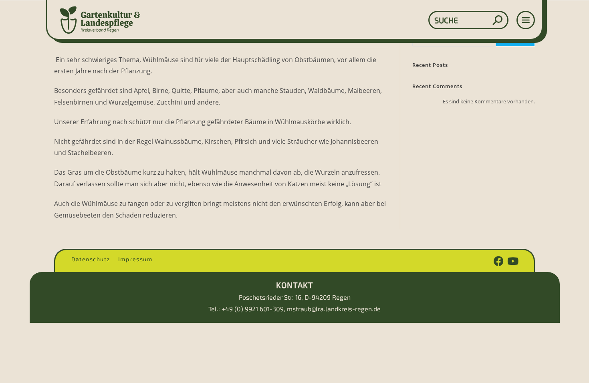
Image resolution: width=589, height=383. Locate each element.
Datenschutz (90, 259)
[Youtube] (513, 261)
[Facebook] (499, 261)
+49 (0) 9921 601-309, (253, 308)
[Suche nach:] (403, 20)
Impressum (135, 259)
